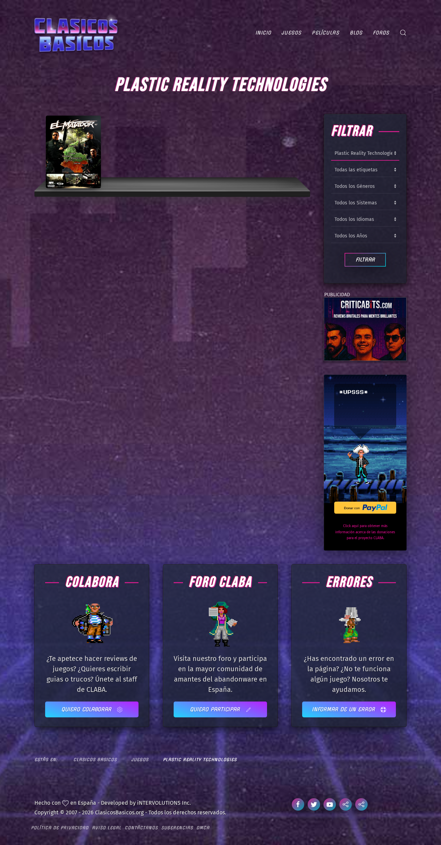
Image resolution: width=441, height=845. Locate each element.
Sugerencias (177, 827)
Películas (325, 33)
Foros (381, 33)
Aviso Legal (106, 827)
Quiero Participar (216, 709)
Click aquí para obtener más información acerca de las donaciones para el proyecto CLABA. (365, 532)
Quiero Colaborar (87, 709)
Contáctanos (141, 827)
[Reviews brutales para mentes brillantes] (365, 328)
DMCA (202, 827)
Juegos (291, 33)
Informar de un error (344, 709)
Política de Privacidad (60, 827)
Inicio (263, 33)
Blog (356, 33)
